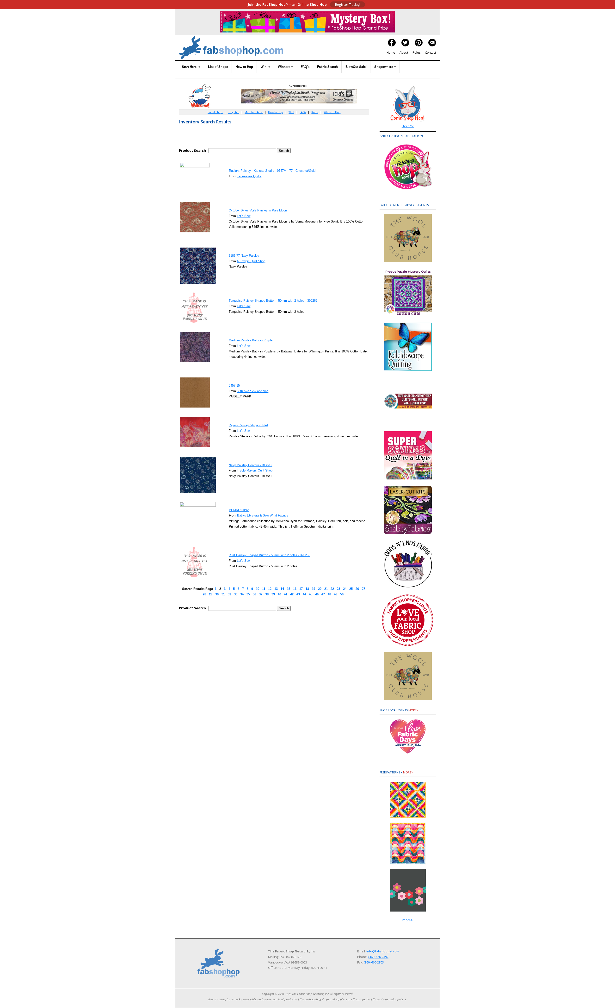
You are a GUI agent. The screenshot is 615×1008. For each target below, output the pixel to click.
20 (319, 589)
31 (223, 594)
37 (260, 594)
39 (273, 594)
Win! (264, 67)
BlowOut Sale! (356, 67)
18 (307, 589)
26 (357, 589)
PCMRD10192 (239, 510)
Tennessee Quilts (249, 176)
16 (294, 589)
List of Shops (218, 67)
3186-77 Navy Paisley (244, 255)
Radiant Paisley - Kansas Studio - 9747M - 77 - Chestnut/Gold (272, 170)
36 (254, 594)
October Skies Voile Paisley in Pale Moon (258, 210)
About (404, 52)
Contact (430, 52)
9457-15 (234, 385)
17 (301, 589)
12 (269, 589)
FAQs (303, 112)
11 (263, 589)
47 (323, 594)
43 (298, 594)
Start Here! (190, 67)
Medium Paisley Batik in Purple (250, 340)
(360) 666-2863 (374, 962)
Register (233, 112)
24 (344, 589)
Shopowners (384, 67)
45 (310, 594)
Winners (284, 67)
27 (363, 589)
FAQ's (305, 67)
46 (317, 594)
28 (204, 594)
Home (391, 52)
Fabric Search (327, 67)
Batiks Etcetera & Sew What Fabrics (262, 515)
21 (326, 589)
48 (329, 594)
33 (235, 594)
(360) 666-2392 (378, 957)
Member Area (254, 112)
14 (282, 589)
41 (285, 594)
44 (304, 594)
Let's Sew (243, 216)
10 (257, 589)
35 (248, 594)
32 (229, 594)
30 (217, 594)
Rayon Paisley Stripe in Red (248, 425)
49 (335, 594)
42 (292, 594)
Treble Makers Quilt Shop (254, 470)
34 (242, 594)
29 (210, 594)
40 (279, 594)
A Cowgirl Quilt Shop (251, 261)
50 (342, 594)
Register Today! (347, 4)
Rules (416, 52)
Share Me (408, 126)
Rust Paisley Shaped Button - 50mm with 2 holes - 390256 (269, 555)
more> (413, 710)
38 (267, 594)
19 (313, 589)
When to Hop (332, 112)
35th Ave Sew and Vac (252, 391)
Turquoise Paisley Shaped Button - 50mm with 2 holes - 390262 (273, 300)
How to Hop (244, 67)
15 (288, 589)
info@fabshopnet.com (382, 951)
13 (276, 589)
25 (351, 589)
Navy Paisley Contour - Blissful (250, 465)
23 (338, 589)
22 (332, 589)
